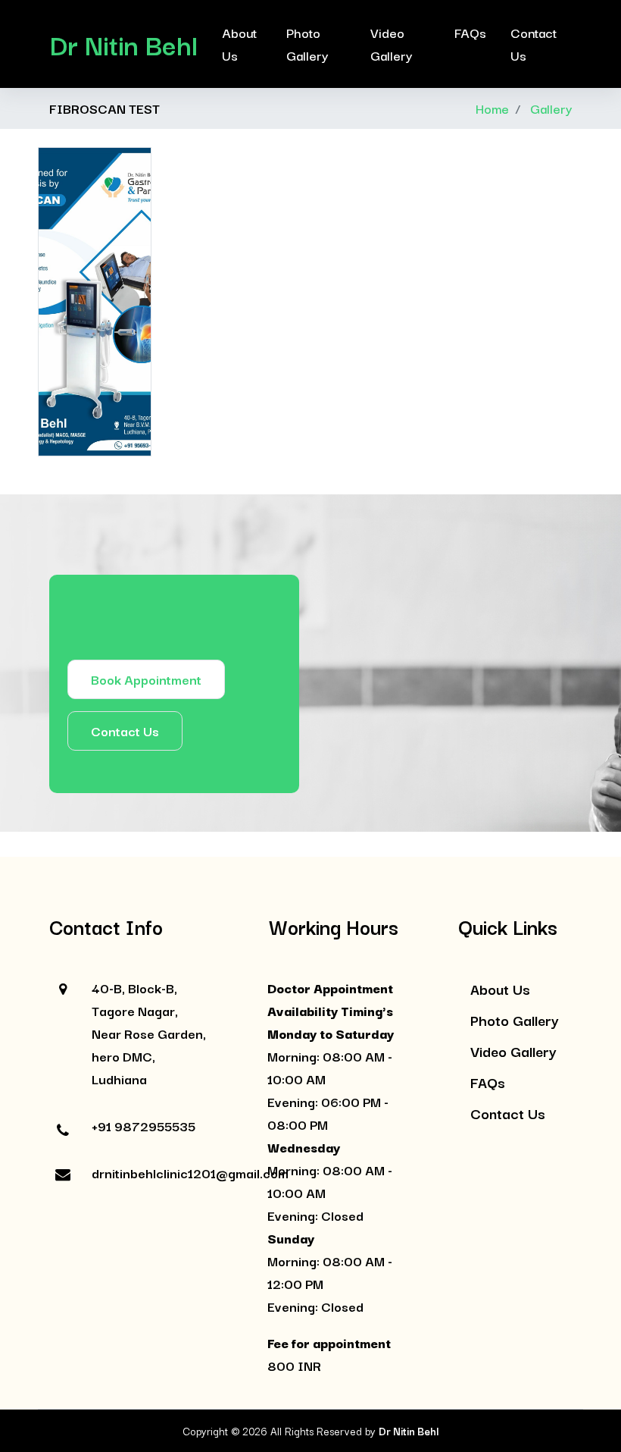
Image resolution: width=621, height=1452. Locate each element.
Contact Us (533, 43)
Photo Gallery (307, 43)
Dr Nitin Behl (123, 44)
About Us (239, 43)
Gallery (551, 108)
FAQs (470, 32)
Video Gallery (391, 43)
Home (492, 108)
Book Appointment (146, 679)
